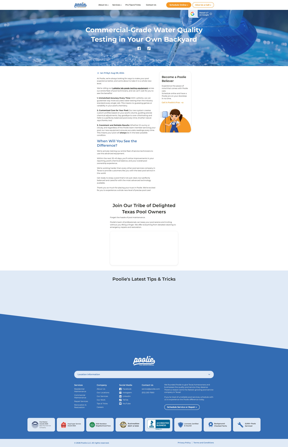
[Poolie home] (80, 5)
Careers (100, 407)
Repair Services (81, 401)
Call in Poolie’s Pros (171, 102)
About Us (102, 5)
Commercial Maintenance (80, 396)
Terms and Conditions (204, 443)
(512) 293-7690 (148, 393)
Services (116, 5)
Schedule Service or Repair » (182, 407)
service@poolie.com (151, 389)
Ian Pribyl (105, 73)
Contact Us (151, 5)
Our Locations (103, 393)
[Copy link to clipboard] (149, 48)
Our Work (101, 400)
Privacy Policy (184, 443)
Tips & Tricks (102, 404)
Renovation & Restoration (80, 406)
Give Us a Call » (203, 5)
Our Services (102, 396)
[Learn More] (41, 424)
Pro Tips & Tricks (133, 5)
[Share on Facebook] (139, 48)
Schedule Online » (179, 5)
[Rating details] (211, 14)
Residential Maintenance (80, 390)
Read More (103, 333)
